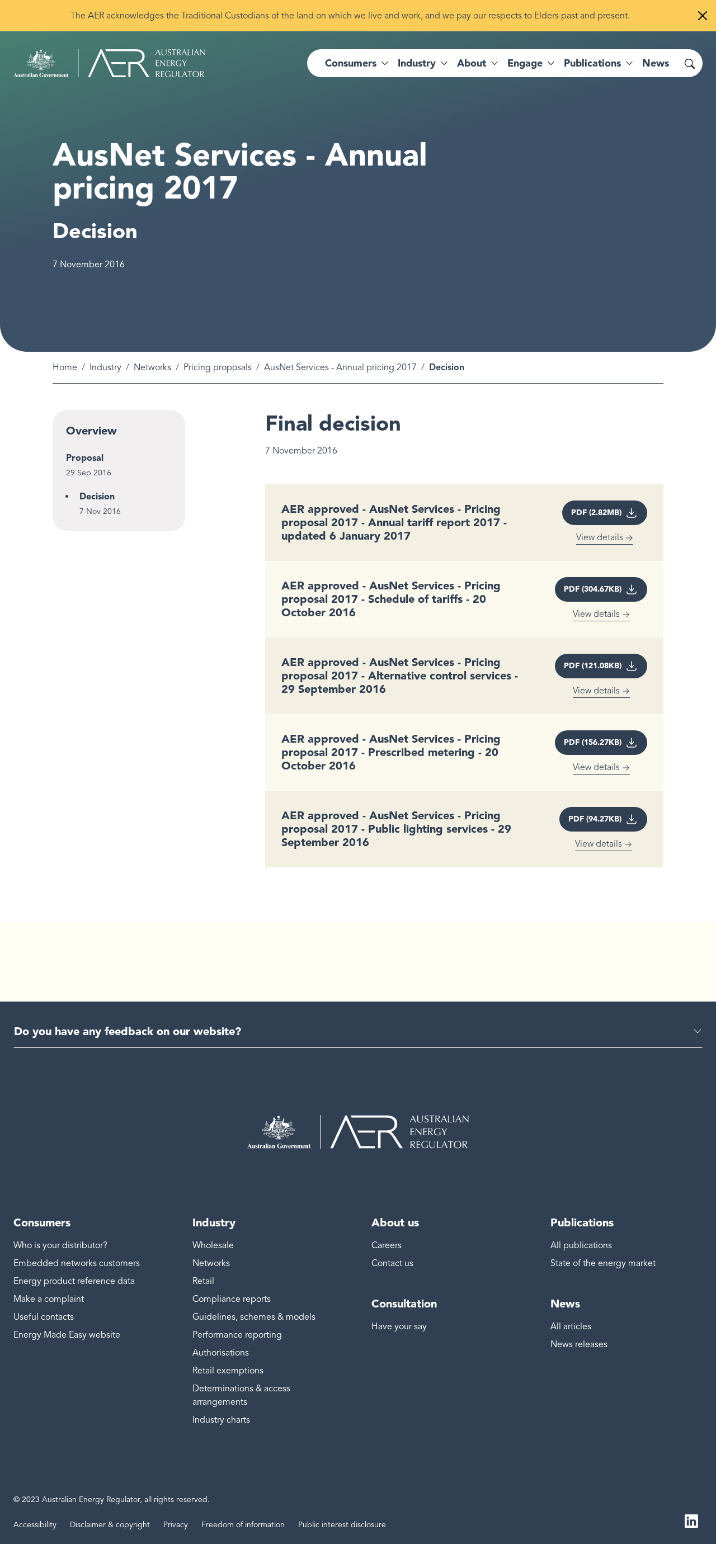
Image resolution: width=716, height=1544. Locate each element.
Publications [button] (592, 63)
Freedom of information (243, 1524)
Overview (91, 430)
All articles (570, 1326)
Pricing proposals (217, 367)
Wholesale (213, 1245)
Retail (203, 1281)
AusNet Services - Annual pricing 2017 (340, 367)
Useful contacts (43, 1317)
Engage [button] (525, 63)
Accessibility (34, 1524)
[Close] (702, 15)
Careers (386, 1245)
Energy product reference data (74, 1281)
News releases (578, 1344)
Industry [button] (417, 63)
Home (65, 367)
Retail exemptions (227, 1370)
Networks (152, 367)
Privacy (175, 1524)
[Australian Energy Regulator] (109, 63)
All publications (581, 1245)
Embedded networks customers (76, 1263)
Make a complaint (48, 1299)
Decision (97, 496)
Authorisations (220, 1352)
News (655, 63)
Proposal (84, 457)
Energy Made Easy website (66, 1334)
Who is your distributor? (60, 1245)
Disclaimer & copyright (110, 1524)
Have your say (399, 1326)
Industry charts (221, 1419)
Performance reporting (237, 1334)
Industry (105, 367)
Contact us (392, 1263)
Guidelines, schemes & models (253, 1317)
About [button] (471, 63)
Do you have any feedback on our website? (127, 1031)
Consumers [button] (350, 63)
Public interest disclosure (342, 1524)
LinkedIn (691, 1520)
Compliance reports (231, 1299)
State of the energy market (603, 1263)
